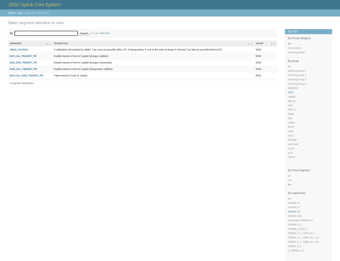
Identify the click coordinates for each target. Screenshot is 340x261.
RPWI (291, 126)
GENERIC (293, 88)
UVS (290, 105)
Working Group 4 (297, 83)
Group (259, 43)
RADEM (292, 139)
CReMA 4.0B (295, 215)
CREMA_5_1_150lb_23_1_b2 (303, 241)
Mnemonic (16, 43)
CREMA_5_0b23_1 (298, 228)
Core (20, 13)
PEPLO (292, 109)
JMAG (291, 122)
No (289, 184)
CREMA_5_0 (294, 224)
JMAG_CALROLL (19, 49)
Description (61, 43)
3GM (290, 131)
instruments (294, 48)
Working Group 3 (297, 79)
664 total (105, 33)
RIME (291, 114)
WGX (291, 92)
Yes (290, 180)
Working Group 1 (297, 70)
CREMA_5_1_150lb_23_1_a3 (303, 237)
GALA (291, 135)
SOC (290, 152)
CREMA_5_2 (294, 246)
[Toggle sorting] (49, 43)
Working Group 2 (297, 75)
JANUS (292, 96)
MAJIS (291, 101)
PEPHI (291, 157)
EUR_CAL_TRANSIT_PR (22, 56)
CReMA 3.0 (294, 202)
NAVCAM (293, 144)
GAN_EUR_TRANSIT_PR (23, 62)
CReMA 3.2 (294, 211)
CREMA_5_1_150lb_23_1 (301, 233)
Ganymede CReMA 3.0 (300, 220)
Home (11, 13)
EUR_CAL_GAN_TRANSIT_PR (26, 75)
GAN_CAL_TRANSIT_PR (23, 69)
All (289, 43)
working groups (296, 52)
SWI (290, 118)
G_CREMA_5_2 (296, 250)
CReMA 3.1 (294, 207)
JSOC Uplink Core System (34, 4)
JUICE (291, 148)
